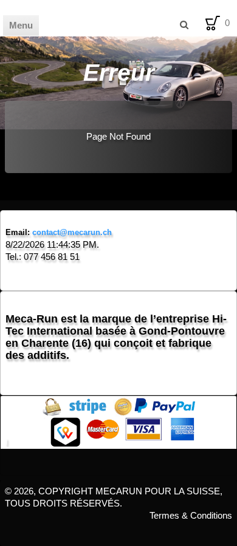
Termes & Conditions (190, 515)
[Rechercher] (183, 24)
